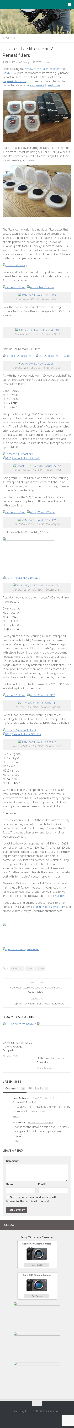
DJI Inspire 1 (17, 968)
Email (42, 1184)
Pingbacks (38, 1088)
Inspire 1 (59, 895)
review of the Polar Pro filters (42, 69)
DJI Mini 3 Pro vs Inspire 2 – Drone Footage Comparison (17, 1046)
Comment (12, 1161)
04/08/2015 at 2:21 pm (40, 1122)
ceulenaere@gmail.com (45, 85)
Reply (16, 1116)
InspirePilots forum (14, 81)
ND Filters (39, 968)
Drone (29, 968)
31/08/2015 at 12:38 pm (45, 1098)
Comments (14, 1088)
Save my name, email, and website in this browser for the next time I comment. (32, 1199)
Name (10, 1184)
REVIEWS (9, 38)
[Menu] (69, 4)
